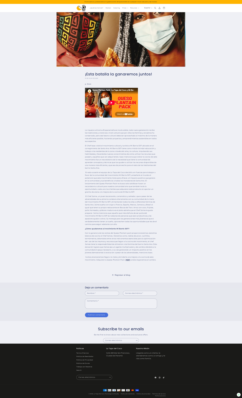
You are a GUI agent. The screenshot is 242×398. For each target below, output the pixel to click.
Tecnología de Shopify (112, 394)
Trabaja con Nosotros (84, 367)
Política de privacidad (143, 394)
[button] (125, 8)
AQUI (128, 260)
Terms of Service (82, 353)
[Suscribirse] (136, 340)
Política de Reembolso (84, 356)
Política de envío (160, 395)
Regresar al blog (122, 275)
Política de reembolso (128, 394)
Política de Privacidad (84, 360)
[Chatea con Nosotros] (239, 395)
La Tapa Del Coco (99, 394)
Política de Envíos (83, 363)
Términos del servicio (159, 394)
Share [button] (89, 84)
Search (79, 370)
